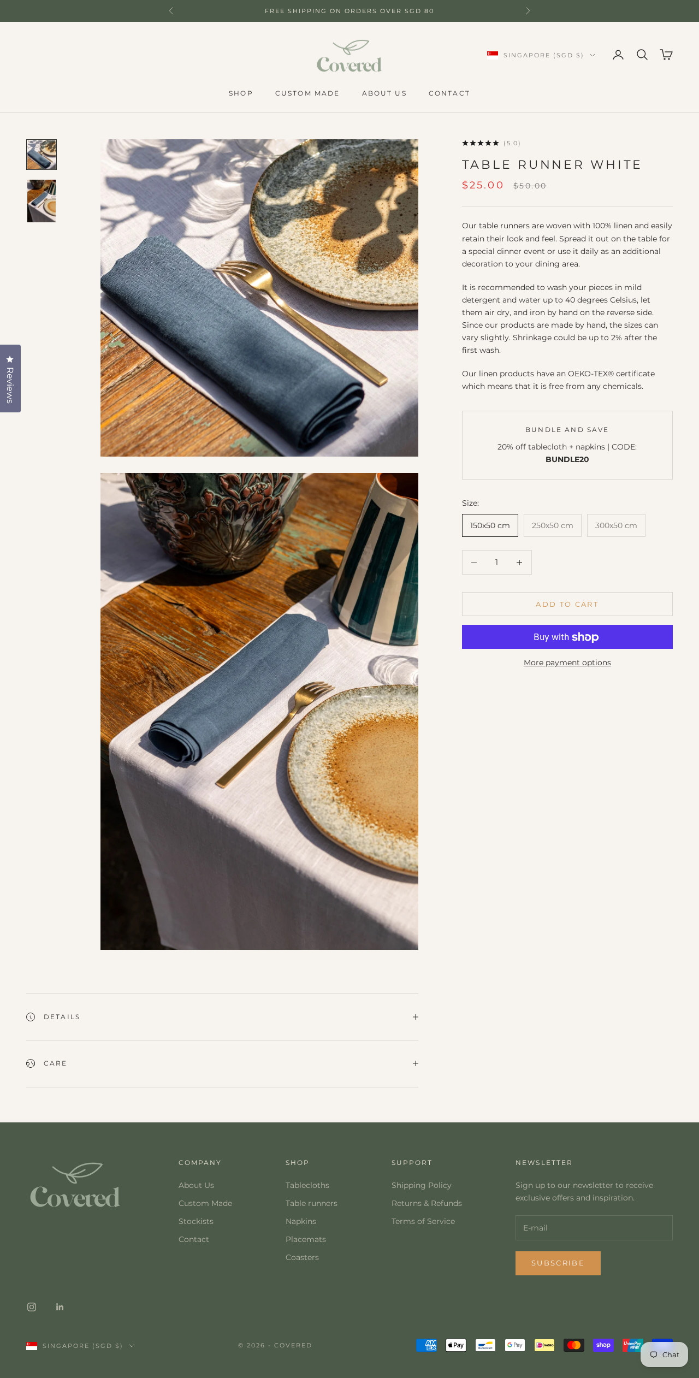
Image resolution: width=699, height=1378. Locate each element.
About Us (196, 1185)
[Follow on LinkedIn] (60, 1307)
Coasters (302, 1257)
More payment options (567, 663)
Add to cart (567, 604)
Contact (449, 93)
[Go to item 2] (41, 201)
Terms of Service (423, 1221)
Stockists (196, 1221)
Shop (241, 93)
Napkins (301, 1221)
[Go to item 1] (41, 154)
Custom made (307, 93)
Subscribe (558, 1262)
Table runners (311, 1203)
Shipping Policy (422, 1185)
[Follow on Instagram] (31, 1307)
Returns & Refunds (427, 1203)
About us (384, 93)
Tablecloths (307, 1185)
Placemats (306, 1239)
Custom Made (205, 1203)
